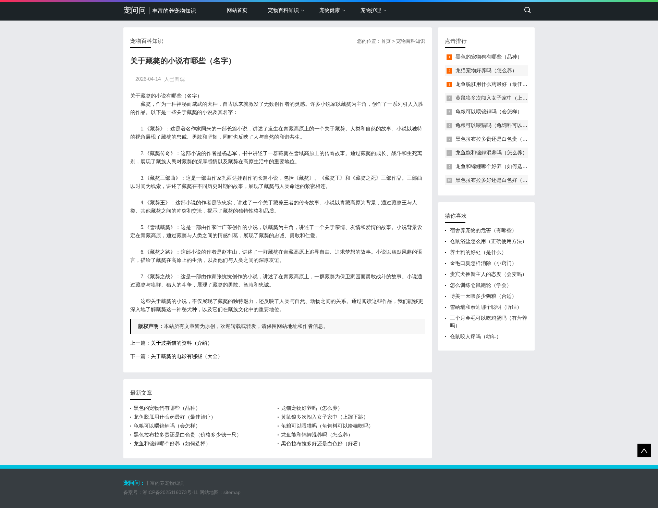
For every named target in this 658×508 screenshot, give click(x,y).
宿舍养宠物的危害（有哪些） (483, 230)
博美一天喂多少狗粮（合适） (483, 296)
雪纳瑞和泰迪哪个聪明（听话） (486, 307)
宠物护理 (371, 10)
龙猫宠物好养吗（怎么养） (312, 408)
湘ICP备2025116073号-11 (170, 492)
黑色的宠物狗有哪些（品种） (167, 408)
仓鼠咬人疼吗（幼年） (475, 336)
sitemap (232, 492)
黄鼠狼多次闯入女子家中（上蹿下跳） (324, 417)
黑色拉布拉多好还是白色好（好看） (322, 443)
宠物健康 (329, 10)
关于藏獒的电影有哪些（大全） (187, 356)
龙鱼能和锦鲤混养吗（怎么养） (317, 434)
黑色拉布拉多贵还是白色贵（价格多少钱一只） (188, 434)
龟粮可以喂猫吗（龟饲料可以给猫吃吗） (327, 426)
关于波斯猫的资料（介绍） (181, 343)
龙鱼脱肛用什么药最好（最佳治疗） (175, 417)
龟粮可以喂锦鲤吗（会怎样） (167, 426)
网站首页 (237, 10)
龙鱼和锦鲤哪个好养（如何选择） (172, 443)
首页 (386, 41)
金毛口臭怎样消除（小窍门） (483, 263)
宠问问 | (159, 10)
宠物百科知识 (283, 10)
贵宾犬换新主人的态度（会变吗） (488, 274)
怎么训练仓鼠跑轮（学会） (481, 285)
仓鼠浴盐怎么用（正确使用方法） (488, 241)
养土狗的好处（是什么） (478, 252)
